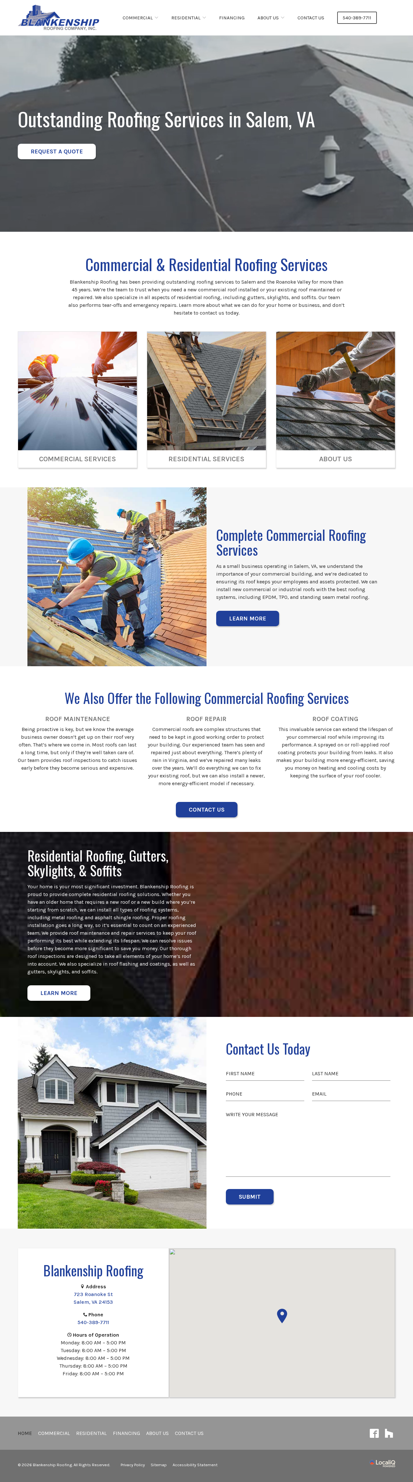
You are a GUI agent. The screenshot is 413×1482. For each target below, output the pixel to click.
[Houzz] (388, 1433)
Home (25, 1433)
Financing (232, 18)
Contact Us (310, 18)
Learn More (247, 618)
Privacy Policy (133, 1464)
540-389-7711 (357, 18)
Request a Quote (57, 151)
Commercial (138, 18)
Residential (185, 18)
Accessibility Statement (195, 1464)
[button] (282, 1316)
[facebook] (374, 1433)
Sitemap (159, 1464)
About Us (268, 18)
